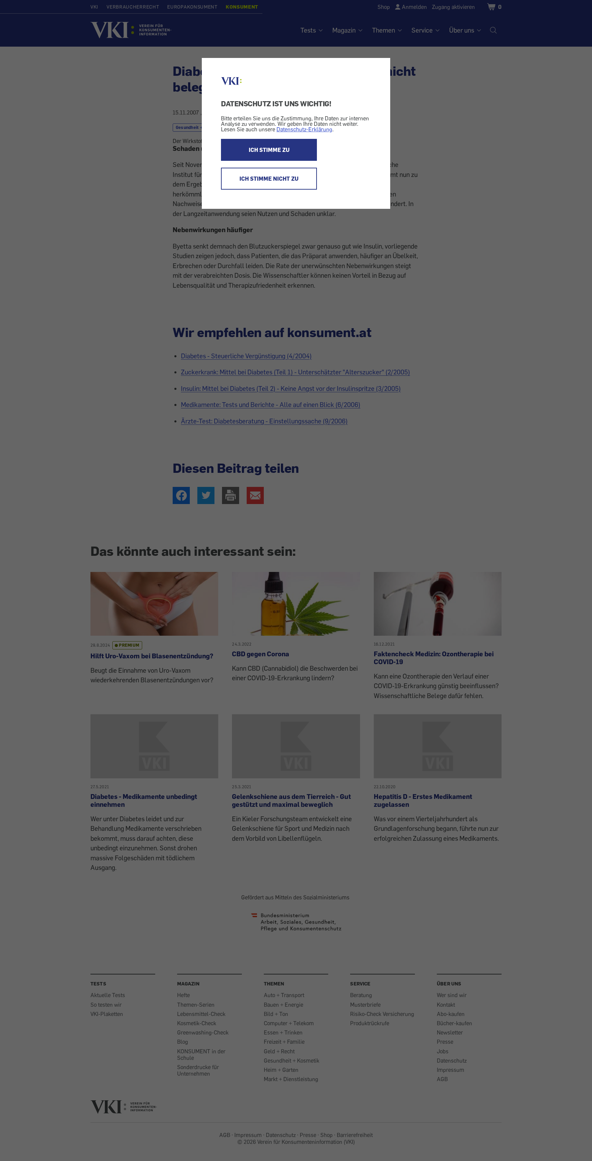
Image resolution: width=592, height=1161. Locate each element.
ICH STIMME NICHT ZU (268, 178)
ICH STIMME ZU (269, 149)
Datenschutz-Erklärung (304, 129)
